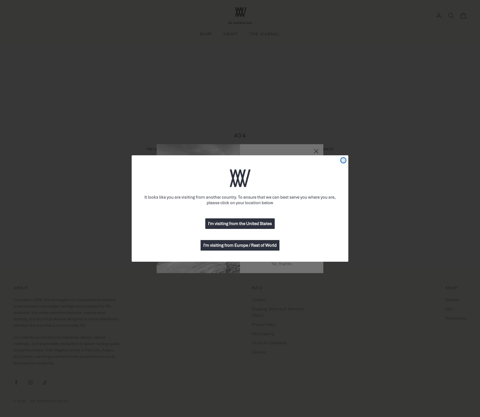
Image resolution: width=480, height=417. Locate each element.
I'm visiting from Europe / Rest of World (240, 245)
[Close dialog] (343, 160)
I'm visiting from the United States (240, 223)
